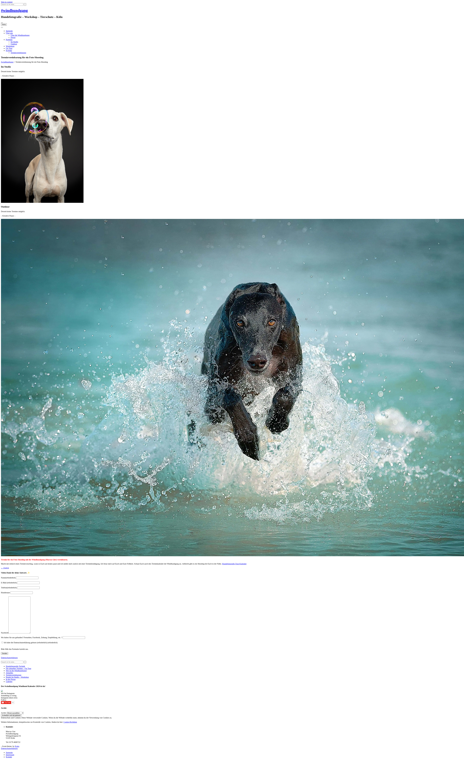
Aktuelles (9, 673)
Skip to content (6, 2)
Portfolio (9, 40)
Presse (13, 37)
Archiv (3, 713)
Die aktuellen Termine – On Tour (18, 668)
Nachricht (4, 633)
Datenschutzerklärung (9, 658)
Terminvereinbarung (18, 53)
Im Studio (14, 42)
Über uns (9, 33)
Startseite (9, 31)
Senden (4, 653)
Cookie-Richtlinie (70, 722)
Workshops (10, 46)
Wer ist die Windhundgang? (16, 671)
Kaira (17, 746)
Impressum (10, 755)
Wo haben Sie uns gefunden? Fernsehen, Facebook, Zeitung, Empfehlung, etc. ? (32, 637)
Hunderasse (5, 593)
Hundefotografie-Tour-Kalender (234, 564)
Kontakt (9, 50)
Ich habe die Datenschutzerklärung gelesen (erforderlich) (31, 643)
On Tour (9, 48)
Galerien (9, 682)
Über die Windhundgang (20, 35)
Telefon (9, 588)
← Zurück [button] (5, 568)
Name (8, 578)
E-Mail (9, 583)
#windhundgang (14, 10)
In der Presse (11, 679)
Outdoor (14, 44)
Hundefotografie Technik (15, 666)
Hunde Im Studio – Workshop (17, 677)
